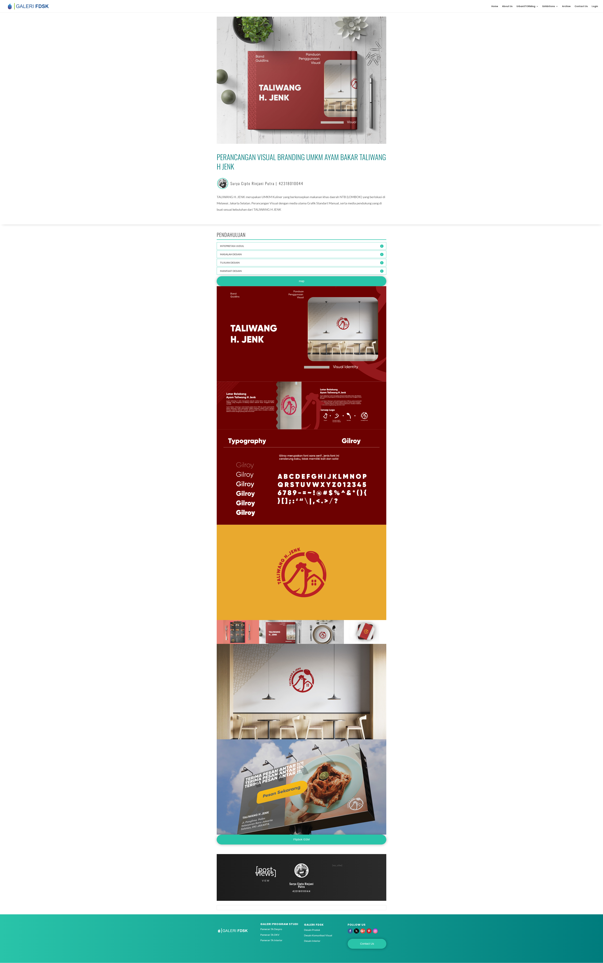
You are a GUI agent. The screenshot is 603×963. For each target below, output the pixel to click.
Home (494, 6)
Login (595, 6)
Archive (566, 6)
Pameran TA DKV (269, 934)
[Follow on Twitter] (356, 930)
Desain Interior (312, 940)
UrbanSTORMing (525, 6)
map (301, 281)
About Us (507, 6)
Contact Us (581, 6)
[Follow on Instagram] (375, 930)
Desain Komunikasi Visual (318, 935)
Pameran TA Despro (271, 929)
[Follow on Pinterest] (369, 930)
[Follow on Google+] (362, 930)
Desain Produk (312, 929)
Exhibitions (548, 6)
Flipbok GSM (301, 839)
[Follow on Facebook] (350, 930)
